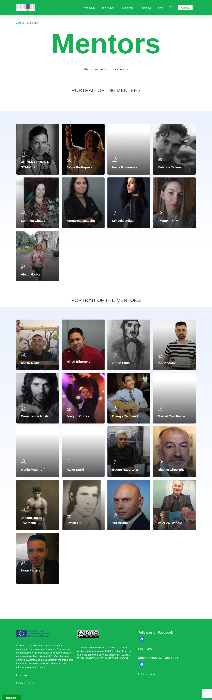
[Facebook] (141, 639)
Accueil (20, 23)
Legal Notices (145, 649)
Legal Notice (22, 675)
